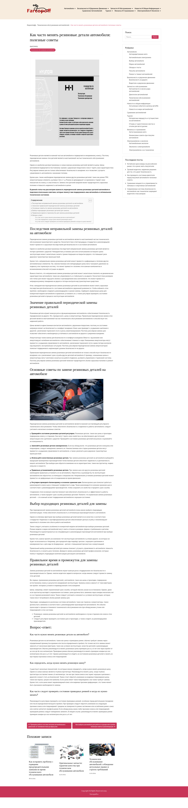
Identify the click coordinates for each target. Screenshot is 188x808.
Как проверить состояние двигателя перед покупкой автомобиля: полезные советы (142, 177)
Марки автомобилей (137, 64)
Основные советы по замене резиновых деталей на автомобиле (55, 208)
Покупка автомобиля (137, 71)
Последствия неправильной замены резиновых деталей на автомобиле (57, 203)
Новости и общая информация (147, 8)
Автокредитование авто (138, 54)
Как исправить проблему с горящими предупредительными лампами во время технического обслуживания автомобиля (41, 768)
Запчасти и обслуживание (120, 8)
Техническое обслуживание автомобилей (53, 25)
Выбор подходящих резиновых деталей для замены (50, 210)
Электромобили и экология (148, 11)
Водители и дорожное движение (141, 83)
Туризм (108, 11)
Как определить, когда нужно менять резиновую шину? (55, 219)
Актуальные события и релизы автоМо (143, 106)
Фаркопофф (31, 25)
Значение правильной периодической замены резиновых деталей (55, 206)
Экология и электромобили (139, 147)
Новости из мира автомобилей (141, 109)
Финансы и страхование (124, 11)
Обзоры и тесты (135, 67)
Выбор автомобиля (136, 61)
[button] (89, 200)
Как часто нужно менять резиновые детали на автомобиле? (56, 217)
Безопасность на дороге (138, 80)
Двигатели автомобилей (138, 94)
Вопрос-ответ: (37, 215)
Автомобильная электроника (140, 57)
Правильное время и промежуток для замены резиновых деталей (55, 213)
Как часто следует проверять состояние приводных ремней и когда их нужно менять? (64, 221)
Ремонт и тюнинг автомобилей (140, 74)
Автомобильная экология (138, 143)
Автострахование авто (137, 132)
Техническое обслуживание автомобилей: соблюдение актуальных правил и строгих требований (101, 764)
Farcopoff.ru (94, 794)
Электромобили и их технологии (141, 150)
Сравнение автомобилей (92, 11)
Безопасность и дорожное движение (92, 8)
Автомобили (69, 8)
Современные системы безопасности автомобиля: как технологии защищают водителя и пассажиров (142, 191)
